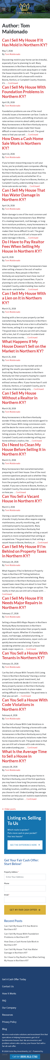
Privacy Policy (9, 1022)
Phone (6, 883)
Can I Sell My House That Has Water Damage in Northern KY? (23, 195)
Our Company (9, 1008)
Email (6, 895)
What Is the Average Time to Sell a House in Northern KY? (24, 756)
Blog (4, 1029)
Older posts (10, 809)
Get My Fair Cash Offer (23, 910)
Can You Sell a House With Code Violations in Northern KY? (25, 705)
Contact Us (8, 986)
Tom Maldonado (12, 54)
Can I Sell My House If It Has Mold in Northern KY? (24, 42)
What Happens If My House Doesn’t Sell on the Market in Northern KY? (24, 346)
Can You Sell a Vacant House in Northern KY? (22, 498)
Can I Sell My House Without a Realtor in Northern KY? (20, 398)
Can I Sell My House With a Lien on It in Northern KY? (24, 298)
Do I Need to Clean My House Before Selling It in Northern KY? (24, 449)
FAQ (4, 1000)
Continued (13, 83)
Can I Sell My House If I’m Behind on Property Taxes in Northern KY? (24, 551)
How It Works (9, 993)
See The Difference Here (23, 844)
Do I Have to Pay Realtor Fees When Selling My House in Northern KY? (23, 246)
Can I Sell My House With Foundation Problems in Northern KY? (24, 92)
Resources (7, 1015)
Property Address (11, 872)
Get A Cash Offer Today (14, 979)
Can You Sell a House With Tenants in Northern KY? (25, 655)
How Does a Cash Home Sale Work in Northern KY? (22, 143)
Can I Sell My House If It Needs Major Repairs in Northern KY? (22, 603)
